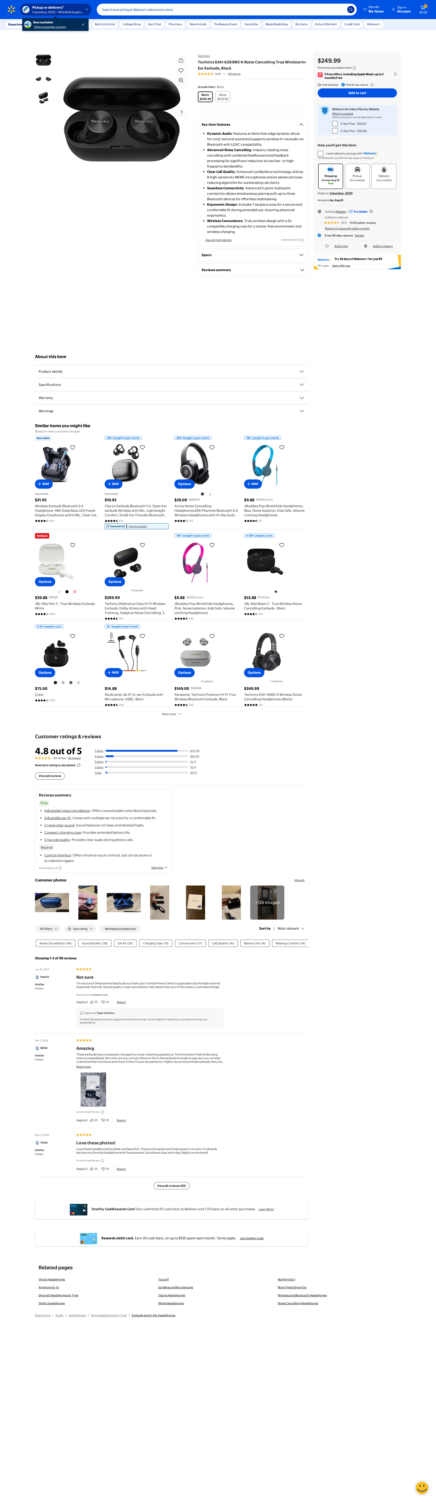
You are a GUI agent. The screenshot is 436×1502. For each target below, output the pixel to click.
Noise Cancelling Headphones (298, 1303)
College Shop (131, 24)
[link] (137, 526)
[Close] (84, 24)
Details (359, 235)
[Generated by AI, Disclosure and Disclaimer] (302, 240)
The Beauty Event (225, 24)
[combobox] (227, 9)
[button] (373, 9)
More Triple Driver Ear (292, 1287)
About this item (50, 356)
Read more (83, 1066)
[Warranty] (302, 398)
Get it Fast (154, 24)
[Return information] (371, 85)
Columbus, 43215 (341, 193)
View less (157, 867)
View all (299, 880)
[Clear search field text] (340, 9)
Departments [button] (17, 24)
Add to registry (383, 246)
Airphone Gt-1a (49, 1287)
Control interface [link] (57, 855)
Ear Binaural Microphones (175, 1287)
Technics (204, 56)
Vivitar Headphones (52, 1279)
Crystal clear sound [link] (59, 825)
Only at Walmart (326, 24)
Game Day (251, 24)
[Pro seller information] (371, 211)
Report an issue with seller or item (347, 228)
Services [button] (46, 24)
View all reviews (50, 776)
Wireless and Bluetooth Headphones (302, 1295)
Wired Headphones (171, 1303)
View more (169, 714)
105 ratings (234, 73)
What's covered (342, 113)
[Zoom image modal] (181, 80)
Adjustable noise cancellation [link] (67, 810)
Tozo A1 (163, 1279)
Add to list (341, 246)
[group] (219, 74)
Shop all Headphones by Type (58, 1295)
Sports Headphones (171, 1295)
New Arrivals (198, 24)
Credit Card (352, 24)
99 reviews (74, 758)
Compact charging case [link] (62, 832)
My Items (301, 24)
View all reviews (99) (171, 1186)
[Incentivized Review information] (102, 1112)
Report (121, 1002)
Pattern (341, 211)
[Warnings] (302, 411)
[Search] (350, 9)
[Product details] (302, 371)
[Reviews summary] (224, 74)
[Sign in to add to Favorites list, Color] (72, 635)
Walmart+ (374, 24)
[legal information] (354, 68)
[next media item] (181, 112)
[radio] (205, 96)
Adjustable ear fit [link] (57, 818)
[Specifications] (302, 384)
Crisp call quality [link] (57, 840)
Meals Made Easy (276, 24)
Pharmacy (175, 24)
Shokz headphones (52, 1303)
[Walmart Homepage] (11, 9)
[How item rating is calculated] (79, 765)
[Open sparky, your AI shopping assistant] (422, 1488)
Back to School (105, 24)
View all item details (218, 240)
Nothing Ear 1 (286, 1279)
